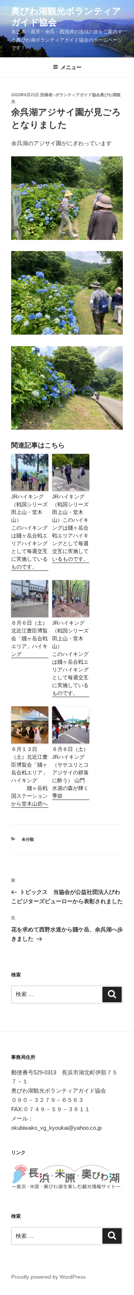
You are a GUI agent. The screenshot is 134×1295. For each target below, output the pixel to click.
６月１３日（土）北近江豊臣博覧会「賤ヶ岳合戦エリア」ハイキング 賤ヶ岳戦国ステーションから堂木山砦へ (29, 776)
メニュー (71, 67)
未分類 (28, 839)
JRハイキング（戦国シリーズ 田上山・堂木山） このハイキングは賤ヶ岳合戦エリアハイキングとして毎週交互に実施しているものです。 (29, 532)
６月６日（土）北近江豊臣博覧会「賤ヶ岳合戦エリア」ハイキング (29, 638)
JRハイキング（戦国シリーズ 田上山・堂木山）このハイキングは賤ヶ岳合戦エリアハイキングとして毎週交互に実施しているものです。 (70, 528)
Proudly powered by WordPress (48, 1277)
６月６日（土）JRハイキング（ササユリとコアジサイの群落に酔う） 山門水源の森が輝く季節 (70, 772)
